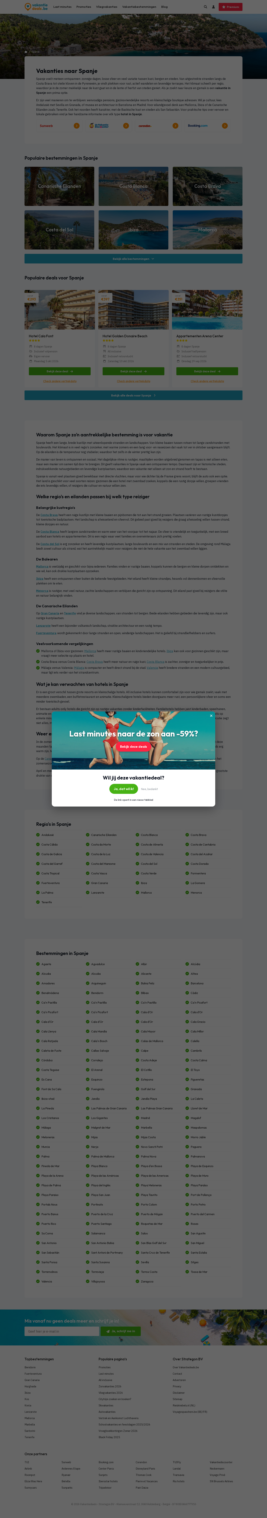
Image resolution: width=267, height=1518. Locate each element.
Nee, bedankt (149, 789)
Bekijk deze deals (133, 746)
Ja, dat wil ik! (124, 789)
